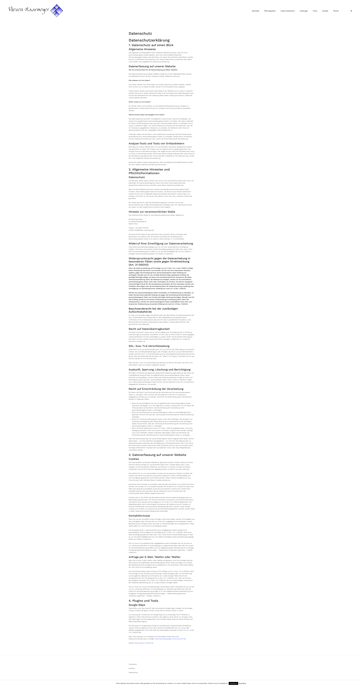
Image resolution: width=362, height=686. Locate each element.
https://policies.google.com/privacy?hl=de (170, 639)
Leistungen (304, 11)
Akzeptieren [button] (233, 683)
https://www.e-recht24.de (143, 643)
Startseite (255, 11)
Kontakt (325, 11)
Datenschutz (133, 672)
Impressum (133, 664)
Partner (336, 11)
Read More (242, 683)
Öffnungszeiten (270, 11)
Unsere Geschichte (288, 11)
